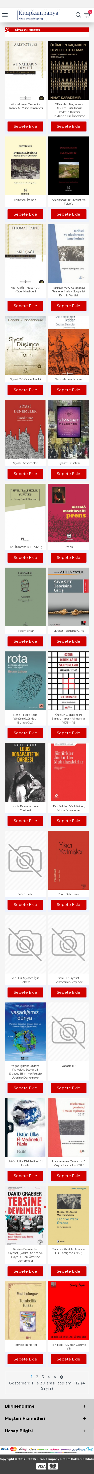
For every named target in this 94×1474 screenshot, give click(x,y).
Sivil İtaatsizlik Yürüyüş (25, 547)
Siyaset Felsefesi (69, 463)
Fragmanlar (25, 630)
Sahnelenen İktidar (68, 379)
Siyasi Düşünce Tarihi (25, 379)
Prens (68, 547)
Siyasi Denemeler (25, 463)
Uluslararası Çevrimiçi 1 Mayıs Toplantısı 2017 (68, 1163)
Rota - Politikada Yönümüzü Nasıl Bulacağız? (25, 718)
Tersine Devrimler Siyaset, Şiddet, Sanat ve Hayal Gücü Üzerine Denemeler (25, 1255)
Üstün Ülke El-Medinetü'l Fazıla (25, 1163)
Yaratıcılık (68, 1066)
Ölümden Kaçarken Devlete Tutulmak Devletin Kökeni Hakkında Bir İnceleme (68, 110)
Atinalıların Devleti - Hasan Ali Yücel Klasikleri (25, 106)
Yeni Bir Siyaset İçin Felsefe (25, 980)
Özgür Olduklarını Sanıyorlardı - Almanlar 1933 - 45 (68, 718)
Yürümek (25, 894)
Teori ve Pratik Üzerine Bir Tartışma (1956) (68, 1251)
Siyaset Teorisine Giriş (68, 630)
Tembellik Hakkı (25, 1345)
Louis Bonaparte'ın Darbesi (25, 808)
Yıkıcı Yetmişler (68, 894)
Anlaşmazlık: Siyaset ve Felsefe (68, 202)
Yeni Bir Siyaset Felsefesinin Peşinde (69, 980)
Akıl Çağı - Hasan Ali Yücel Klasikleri (25, 289)
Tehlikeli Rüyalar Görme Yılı (68, 1347)
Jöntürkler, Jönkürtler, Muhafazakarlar (68, 808)
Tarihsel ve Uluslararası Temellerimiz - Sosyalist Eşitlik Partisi (68, 291)
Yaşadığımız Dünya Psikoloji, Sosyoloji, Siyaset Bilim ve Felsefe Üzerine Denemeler (25, 1071)
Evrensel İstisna (25, 200)
